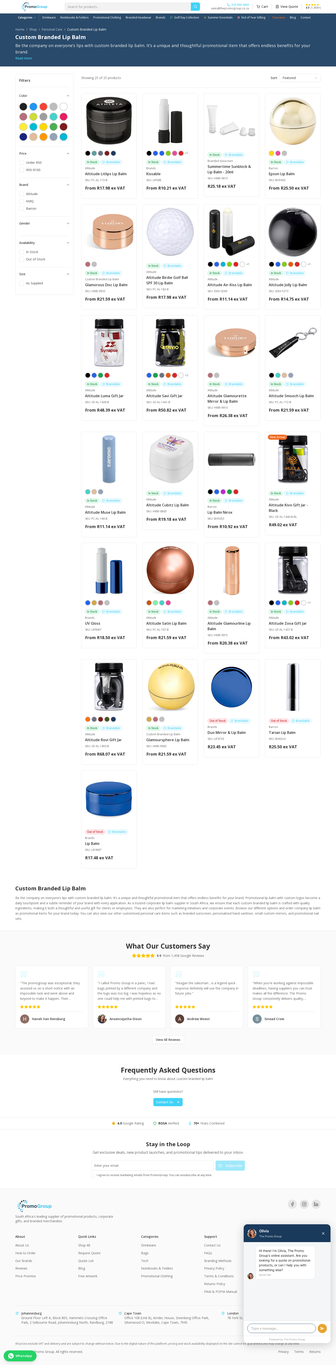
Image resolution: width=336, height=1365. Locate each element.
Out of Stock (35, 259)
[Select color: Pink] (174, 153)
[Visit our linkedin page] (316, 1204)
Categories (25, 17)
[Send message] (322, 1328)
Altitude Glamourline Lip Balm (229, 626)
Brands (160, 17)
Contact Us (164, 1102)
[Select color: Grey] (100, 153)
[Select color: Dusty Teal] (94, 153)
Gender (24, 223)
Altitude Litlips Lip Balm (106, 173)
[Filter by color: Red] (43, 107)
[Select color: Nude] (284, 375)
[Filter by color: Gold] (43, 127)
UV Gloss (92, 623)
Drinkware (49, 17)
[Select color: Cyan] (223, 264)
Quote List (86, 1261)
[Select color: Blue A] (162, 153)
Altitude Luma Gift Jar (104, 395)
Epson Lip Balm (282, 173)
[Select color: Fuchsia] (223, 492)
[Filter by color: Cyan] (33, 127)
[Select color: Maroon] (107, 153)
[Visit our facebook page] (292, 1204)
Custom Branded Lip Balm (102, 279)
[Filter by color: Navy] (23, 137)
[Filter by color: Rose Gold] (23, 117)
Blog (293, 17)
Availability (27, 243)
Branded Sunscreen (220, 161)
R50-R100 (33, 170)
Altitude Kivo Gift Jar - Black (288, 508)
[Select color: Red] (181, 153)
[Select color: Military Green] (107, 719)
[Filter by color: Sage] (53, 137)
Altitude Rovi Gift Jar (103, 739)
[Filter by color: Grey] (43, 117)
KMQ (30, 201)
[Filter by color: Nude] (33, 137)
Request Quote (89, 1253)
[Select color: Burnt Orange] (149, 603)
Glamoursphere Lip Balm (167, 739)
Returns (315, 1351)
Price (23, 153)
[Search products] (195, 7)
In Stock (32, 252)
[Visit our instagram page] (304, 1204)
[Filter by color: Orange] (43, 137)
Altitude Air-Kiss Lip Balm (230, 284)
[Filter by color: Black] (23, 107)
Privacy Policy (214, 1268)
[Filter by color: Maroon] (63, 127)
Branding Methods (218, 1261)
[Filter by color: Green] (53, 127)
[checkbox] (21, 162)
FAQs (208, 1253)
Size (22, 274)
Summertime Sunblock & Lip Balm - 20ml (229, 169)
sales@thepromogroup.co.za (230, 8)
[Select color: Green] (155, 375)
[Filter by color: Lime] (33, 117)
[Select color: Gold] (94, 603)
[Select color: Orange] (290, 264)
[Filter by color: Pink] (63, 117)
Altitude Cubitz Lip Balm (167, 505)
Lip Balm (92, 843)
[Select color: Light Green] (155, 603)
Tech (144, 1261)
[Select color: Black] (88, 153)
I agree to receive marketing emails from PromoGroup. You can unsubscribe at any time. (154, 1175)
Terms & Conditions (219, 1276)
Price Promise (25, 1276)
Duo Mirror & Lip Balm (227, 732)
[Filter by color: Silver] (53, 107)
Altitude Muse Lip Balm (105, 512)
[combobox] (300, 78)
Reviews (21, 1268)
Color (23, 95)
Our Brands (23, 1261)
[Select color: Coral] (88, 719)
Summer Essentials (220, 17)
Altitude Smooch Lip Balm (291, 395)
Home (19, 29)
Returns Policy (214, 1284)
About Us (22, 1245)
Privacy (283, 1351)
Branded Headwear (138, 17)
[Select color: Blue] (155, 153)
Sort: (274, 78)
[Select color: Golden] (271, 153)
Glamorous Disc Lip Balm (106, 284)
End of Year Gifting (253, 17)
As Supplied (34, 283)
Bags (145, 1253)
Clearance (278, 17)
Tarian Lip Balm (282, 732)
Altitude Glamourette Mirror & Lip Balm (227, 398)
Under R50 (34, 162)
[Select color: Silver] (284, 153)
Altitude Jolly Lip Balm (288, 284)
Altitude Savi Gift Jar (164, 395)
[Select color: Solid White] (242, 264)
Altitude (32, 194)
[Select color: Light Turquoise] (278, 375)
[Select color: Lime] (168, 153)
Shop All (84, 1245)
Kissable (153, 173)
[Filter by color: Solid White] (63, 107)
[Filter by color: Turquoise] (63, 137)
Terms (299, 1351)
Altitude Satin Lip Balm (166, 623)
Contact (306, 17)
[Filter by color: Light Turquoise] (53, 117)
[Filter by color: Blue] (33, 107)
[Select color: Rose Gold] (88, 264)
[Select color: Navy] (113, 153)
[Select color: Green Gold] (100, 375)
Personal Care (52, 29)
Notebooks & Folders (74, 17)
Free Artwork (87, 1276)
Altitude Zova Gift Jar (288, 623)
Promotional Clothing (107, 17)
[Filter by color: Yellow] (23, 127)
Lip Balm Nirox (220, 512)
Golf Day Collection (186, 17)
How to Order (25, 1253)
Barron (31, 208)
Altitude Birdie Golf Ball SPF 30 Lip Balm (167, 280)
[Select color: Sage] (290, 375)
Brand (23, 185)
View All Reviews (168, 1039)
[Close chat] (323, 1233)
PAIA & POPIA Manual (220, 1291)
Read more (23, 58)
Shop (33, 29)
